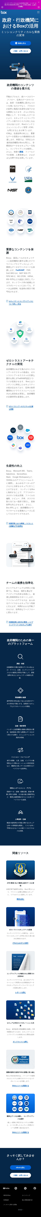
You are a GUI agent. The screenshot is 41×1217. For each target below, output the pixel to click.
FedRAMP (20, 270)
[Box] (4, 12)
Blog (15, 1188)
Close (39, 2)
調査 (21, 152)
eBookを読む (20, 1167)
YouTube (6, 1188)
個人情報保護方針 (27, 1200)
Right (39, 7)
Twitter (25, 1188)
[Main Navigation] (39, 12)
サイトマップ (26, 1195)
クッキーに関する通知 (10, 1204)
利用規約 (6, 1200)
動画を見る (22, 43)
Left (2, 7)
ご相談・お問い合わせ (20, 51)
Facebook (35, 1188)
